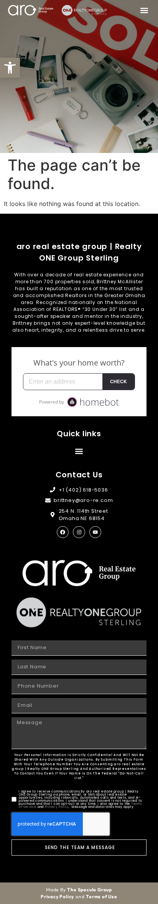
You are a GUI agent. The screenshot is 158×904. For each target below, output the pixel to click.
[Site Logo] (31, 10)
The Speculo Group (89, 889)
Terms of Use (101, 896)
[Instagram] (79, 532)
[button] (10, 68)
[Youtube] (95, 532)
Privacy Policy (57, 807)
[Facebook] (63, 532)
